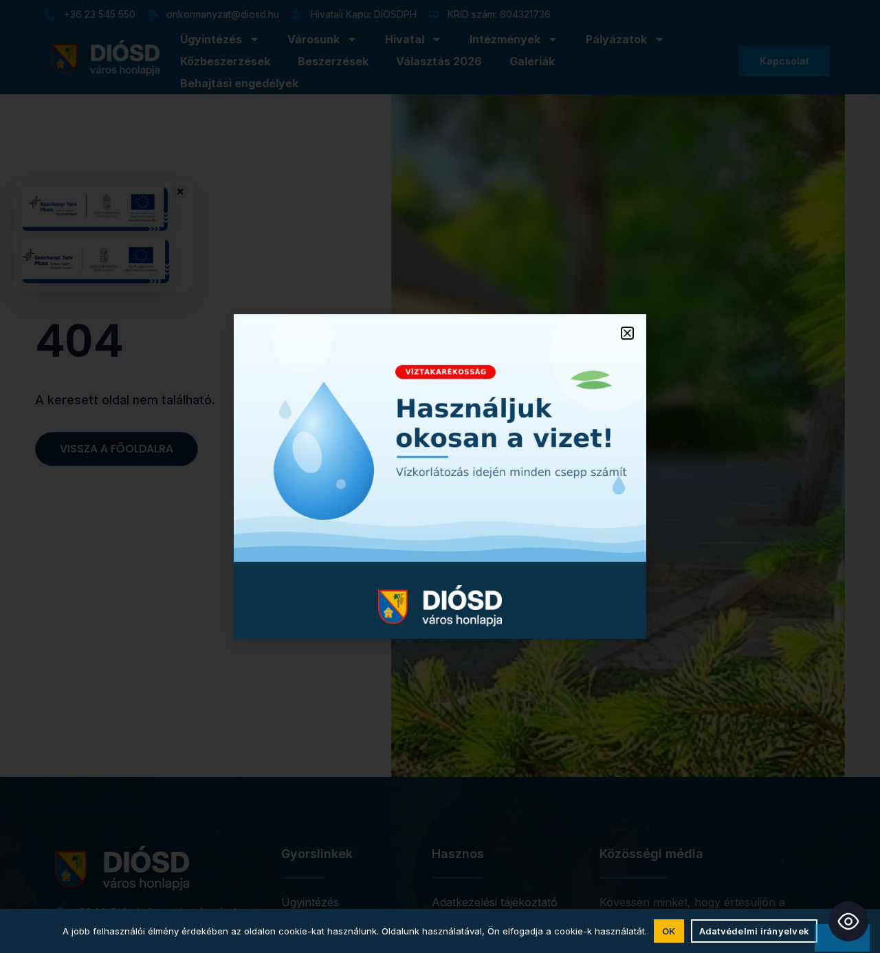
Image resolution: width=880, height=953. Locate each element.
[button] (627, 333)
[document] (440, 476)
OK (669, 930)
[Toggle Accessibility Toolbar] (848, 921)
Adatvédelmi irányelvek (754, 930)
